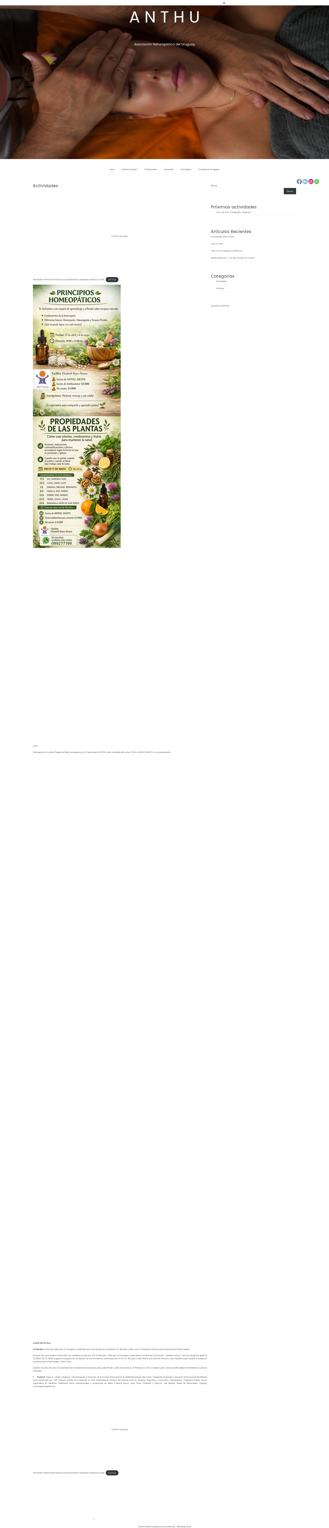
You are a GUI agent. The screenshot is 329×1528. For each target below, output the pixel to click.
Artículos (220, 288)
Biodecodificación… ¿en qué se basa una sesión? (233, 257)
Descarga (112, 279)
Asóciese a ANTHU (220, 305)
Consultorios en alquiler (208, 169)
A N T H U (164, 17)
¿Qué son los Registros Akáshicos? (227, 250)
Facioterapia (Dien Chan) (222, 236)
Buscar (214, 185)
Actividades (185, 169)
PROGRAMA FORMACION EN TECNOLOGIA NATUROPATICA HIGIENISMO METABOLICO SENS (68, 279)
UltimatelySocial (183, 1526)
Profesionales (150, 169)
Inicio (112, 169)
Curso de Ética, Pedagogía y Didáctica (233, 212)
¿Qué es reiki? (217, 243)
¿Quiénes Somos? (129, 169)
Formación (168, 169)
